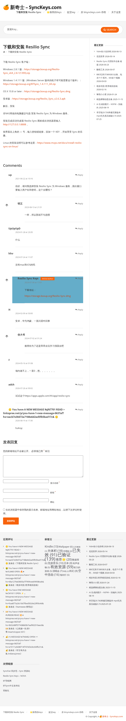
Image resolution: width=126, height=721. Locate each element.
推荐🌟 (64, 559)
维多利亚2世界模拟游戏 (107, 86)
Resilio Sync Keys (28, 278)
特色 (66, 571)
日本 (68, 563)
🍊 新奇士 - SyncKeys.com (111, 716)
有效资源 (61, 566)
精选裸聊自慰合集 (104, 99)
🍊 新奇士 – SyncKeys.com (32, 7)
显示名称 (55, 483)
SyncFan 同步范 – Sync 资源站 (16, 671)
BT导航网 (7, 680)
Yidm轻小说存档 (103, 51)
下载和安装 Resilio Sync (28, 12)
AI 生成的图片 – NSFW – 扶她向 (103, 592)
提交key (71, 12)
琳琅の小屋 (101, 94)
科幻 (73, 571)
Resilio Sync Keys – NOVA (14, 675)
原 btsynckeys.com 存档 (93, 12)
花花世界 (100, 56)
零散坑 (6, 690)
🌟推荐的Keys (54, 12)
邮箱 (53, 492)
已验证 (58, 556)
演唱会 (58, 571)
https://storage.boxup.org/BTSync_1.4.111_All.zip (29, 83)
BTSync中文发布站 (11, 685)
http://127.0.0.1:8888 (14, 124)
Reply (80, 175)
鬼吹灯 (64, 574)
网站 (52, 502)
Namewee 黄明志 (24, 606)
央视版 (67, 551)
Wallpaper (66, 546)
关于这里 (116, 12)
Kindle (51, 546)
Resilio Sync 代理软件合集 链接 (102, 556)
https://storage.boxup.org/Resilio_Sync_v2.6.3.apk (38, 98)
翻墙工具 (100, 69)
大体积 (55, 551)
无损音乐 (55, 563)
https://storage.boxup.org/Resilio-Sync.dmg (47, 91)
